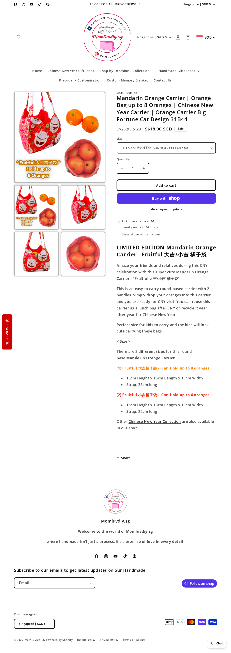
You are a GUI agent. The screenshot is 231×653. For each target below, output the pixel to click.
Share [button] (126, 458)
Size (119, 139)
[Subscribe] (90, 582)
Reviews (7, 331)
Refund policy (86, 639)
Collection (171, 421)
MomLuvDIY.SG (35, 639)
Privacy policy (109, 639)
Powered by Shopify (59, 639)
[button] (19, 37)
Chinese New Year (145, 421)
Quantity (123, 159)
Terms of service (134, 639)
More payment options (166, 209)
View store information (141, 234)
